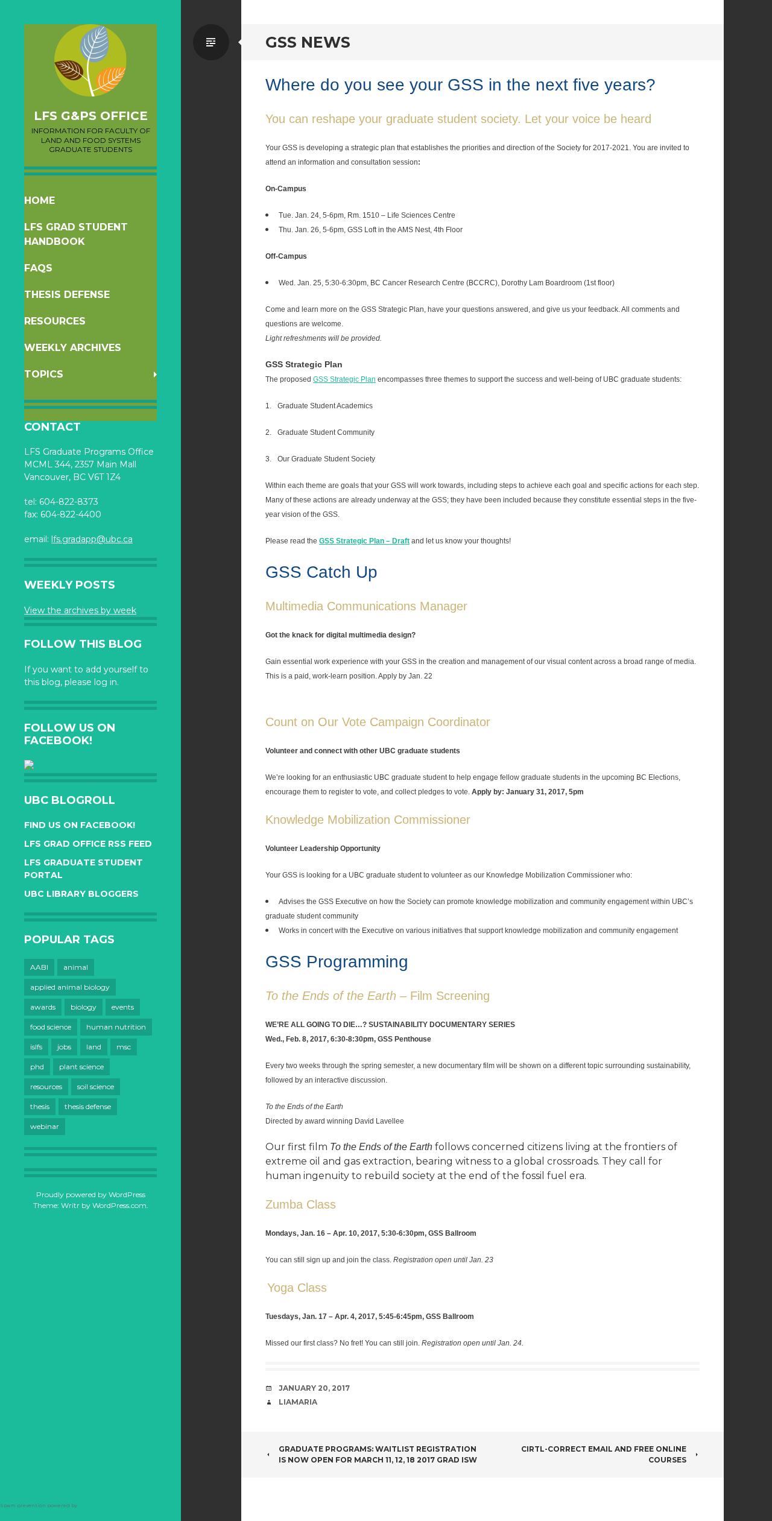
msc (123, 1046)
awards (42, 1006)
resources (46, 1086)
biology (83, 1006)
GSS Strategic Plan (344, 379)
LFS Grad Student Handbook (76, 234)
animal (75, 967)
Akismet (89, 1505)
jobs (64, 1046)
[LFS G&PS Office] (90, 60)
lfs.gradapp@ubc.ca (92, 539)
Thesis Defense (67, 294)
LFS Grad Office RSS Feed (88, 843)
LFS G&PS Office (91, 116)
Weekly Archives (72, 347)
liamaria (298, 1401)
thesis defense (88, 1106)
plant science (81, 1066)
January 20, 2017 (314, 1388)
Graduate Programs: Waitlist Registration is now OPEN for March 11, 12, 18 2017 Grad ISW (378, 1454)
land (93, 1046)
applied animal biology (70, 986)
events (123, 1006)
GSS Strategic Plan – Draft (364, 541)
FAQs (38, 268)
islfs (36, 1046)
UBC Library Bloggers (81, 893)
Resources (55, 321)
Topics (43, 374)
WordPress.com (119, 1205)
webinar (44, 1126)
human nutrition (116, 1026)
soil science (95, 1086)
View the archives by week (80, 610)
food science (50, 1026)
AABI (39, 967)
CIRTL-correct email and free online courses (603, 1454)
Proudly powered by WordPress (90, 1194)
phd (37, 1066)
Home (39, 200)
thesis (39, 1106)
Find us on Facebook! (79, 825)
